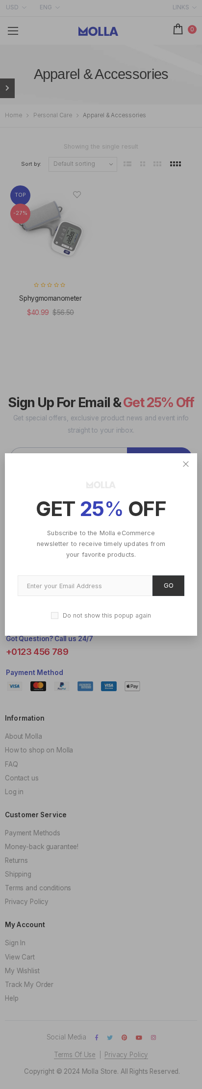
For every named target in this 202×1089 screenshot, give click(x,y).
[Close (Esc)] (186, 464)
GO (169, 585)
